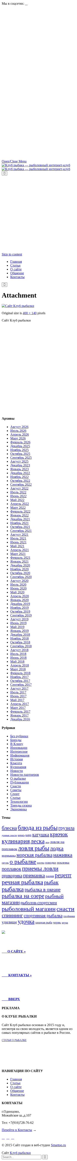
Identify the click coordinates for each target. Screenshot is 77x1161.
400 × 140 (30, 313)
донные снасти (9, 835)
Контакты (17, 1094)
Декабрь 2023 (20, 465)
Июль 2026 (18, 430)
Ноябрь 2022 (19, 477)
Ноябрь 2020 (19, 569)
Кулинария (18, 767)
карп (28, 835)
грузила (66, 828)
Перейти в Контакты (17, 1130)
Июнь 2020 (18, 588)
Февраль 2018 (20, 673)
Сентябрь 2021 (21, 531)
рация (50, 876)
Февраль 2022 (20, 511)
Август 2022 (19, 488)
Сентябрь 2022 (21, 484)
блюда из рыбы (38, 827)
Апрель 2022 (19, 504)
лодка (57, 848)
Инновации (18, 747)
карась (21, 835)
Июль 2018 (18, 654)
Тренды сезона (21, 805)
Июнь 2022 (18, 496)
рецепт (63, 875)
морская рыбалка (34, 855)
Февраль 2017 (20, 711)
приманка (34, 875)
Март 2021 (18, 554)
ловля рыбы (33, 848)
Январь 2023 (19, 469)
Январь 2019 (19, 631)
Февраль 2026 (20, 442)
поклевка (63, 862)
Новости (16, 771)
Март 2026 (18, 438)
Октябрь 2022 (20, 480)
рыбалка (13, 889)
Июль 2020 (18, 584)
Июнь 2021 (18, 542)
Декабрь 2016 (20, 719)
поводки (50, 862)
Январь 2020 (19, 600)
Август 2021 (19, 534)
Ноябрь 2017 (19, 677)
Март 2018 (18, 669)
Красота (16, 763)
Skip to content (12, 254)
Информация (19, 755)
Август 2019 (19, 619)
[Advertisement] (38, 44)
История (16, 759)
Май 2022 (17, 500)
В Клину (16, 744)
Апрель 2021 (19, 550)
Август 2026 (19, 427)
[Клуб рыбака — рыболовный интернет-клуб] (36, 167)
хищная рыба (43, 922)
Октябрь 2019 (20, 611)
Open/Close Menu (14, 161)
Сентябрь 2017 (21, 684)
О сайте (16, 1087)
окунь (5, 862)
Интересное (19, 751)
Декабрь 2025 (20, 446)
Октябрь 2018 (20, 642)
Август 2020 (19, 581)
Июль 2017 (18, 692)
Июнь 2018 (18, 657)
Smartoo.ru (58, 1145)
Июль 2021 (18, 538)
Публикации (19, 782)
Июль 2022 (18, 492)
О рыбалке (18, 778)
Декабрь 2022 (20, 473)
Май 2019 (17, 627)
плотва (40, 862)
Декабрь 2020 (20, 565)
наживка (62, 855)
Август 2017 (19, 688)
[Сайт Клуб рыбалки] (18, 306)
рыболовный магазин (29, 909)
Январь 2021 (19, 561)
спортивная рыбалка (43, 915)
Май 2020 (17, 592)
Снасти (15, 786)
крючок (59, 834)
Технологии (19, 801)
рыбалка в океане (43, 889)
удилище (9, 922)
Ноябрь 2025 (19, 450)
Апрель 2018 (19, 665)
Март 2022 (18, 507)
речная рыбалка (22, 882)
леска (37, 841)
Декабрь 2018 (20, 634)
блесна (9, 828)
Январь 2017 (19, 715)
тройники (69, 916)
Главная (16, 1079)
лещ (47, 842)
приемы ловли (40, 868)
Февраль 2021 (20, 557)
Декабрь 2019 (20, 604)
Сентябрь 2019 (21, 615)
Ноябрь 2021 (19, 523)
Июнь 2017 (18, 696)
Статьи (15, 798)
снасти (65, 908)
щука (65, 922)
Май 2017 (17, 700)
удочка (26, 921)
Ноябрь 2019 (19, 607)
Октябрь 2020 (20, 573)
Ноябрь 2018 (19, 638)
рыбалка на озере (23, 896)
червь (57, 922)
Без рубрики (19, 736)
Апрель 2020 (19, 596)
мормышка (9, 855)
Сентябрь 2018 (21, 646)
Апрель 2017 (19, 704)
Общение (17, 1091)
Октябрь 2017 (20, 681)
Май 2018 (17, 661)
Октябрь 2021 (20, 527)
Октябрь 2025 (20, 454)
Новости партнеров (24, 774)
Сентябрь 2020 (21, 577)
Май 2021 (17, 546)
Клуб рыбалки (20, 1153)
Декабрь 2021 (20, 519)
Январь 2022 (19, 515)
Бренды (15, 740)
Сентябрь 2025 (21, 457)
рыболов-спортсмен (39, 902)
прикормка (12, 875)
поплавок (11, 869)
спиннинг (12, 915)
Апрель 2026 (19, 434)
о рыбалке (23, 861)
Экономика (18, 809)
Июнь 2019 (18, 623)
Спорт (14, 794)
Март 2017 (18, 708)
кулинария (16, 841)
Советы (15, 790)
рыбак (51, 882)
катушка (40, 834)
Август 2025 (19, 461)
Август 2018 (19, 650)
